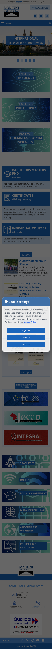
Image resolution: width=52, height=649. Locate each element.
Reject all (26, 330)
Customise (26, 337)
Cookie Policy (30, 322)
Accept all (26, 344)
